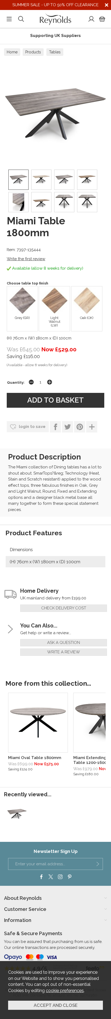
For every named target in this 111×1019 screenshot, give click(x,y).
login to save (32, 426)
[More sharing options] (91, 427)
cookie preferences (65, 990)
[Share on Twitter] (67, 427)
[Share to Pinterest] (79, 427)
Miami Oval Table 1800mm (34, 757)
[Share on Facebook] (55, 427)
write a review (63, 652)
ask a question (63, 642)
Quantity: (16, 382)
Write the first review (26, 258)
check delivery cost (63, 608)
